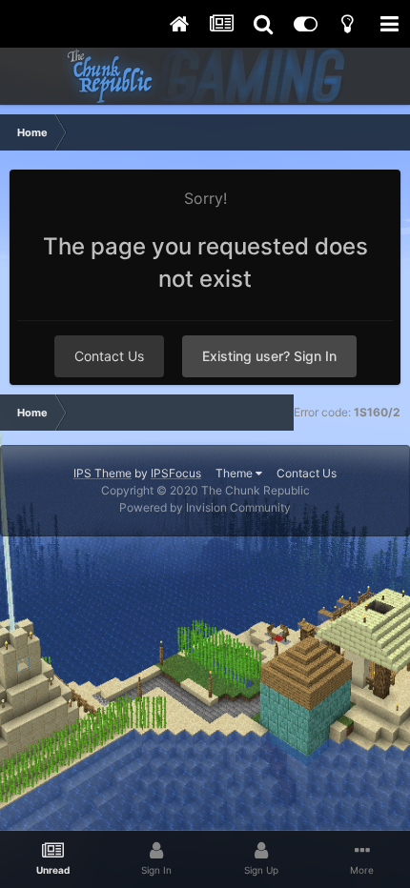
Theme (235, 473)
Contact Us (109, 356)
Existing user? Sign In (269, 356)
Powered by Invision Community (205, 507)
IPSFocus (176, 473)
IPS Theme (102, 473)
